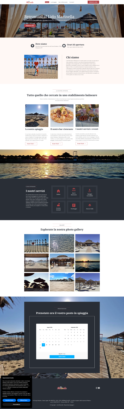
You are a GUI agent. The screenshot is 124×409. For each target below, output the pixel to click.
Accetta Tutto (9, 400)
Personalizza (16, 404)
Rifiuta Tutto (23, 400)
